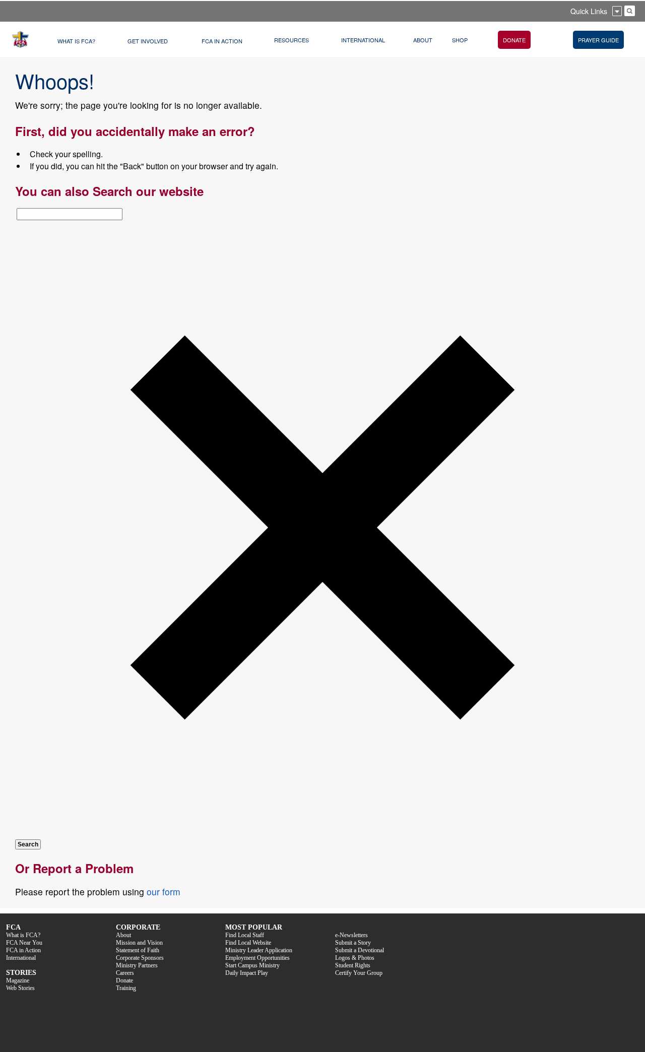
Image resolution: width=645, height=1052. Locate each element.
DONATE (514, 40)
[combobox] (69, 214)
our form (163, 891)
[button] (322, 832)
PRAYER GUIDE (598, 40)
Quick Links (588, 11)
